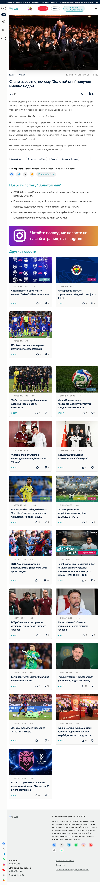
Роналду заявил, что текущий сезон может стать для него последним (52, 201)
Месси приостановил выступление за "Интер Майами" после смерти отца (54, 212)
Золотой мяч (16, 159)
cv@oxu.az (14, 863)
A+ (91, 94)
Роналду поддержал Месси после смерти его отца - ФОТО (46, 206)
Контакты (60, 865)
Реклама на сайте (65, 860)
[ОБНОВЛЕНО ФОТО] (77, 488)
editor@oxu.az (16, 871)
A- (82, 94)
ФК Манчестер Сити (36, 159)
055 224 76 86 (16, 874)
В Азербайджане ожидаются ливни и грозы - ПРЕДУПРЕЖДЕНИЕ (67, 2)
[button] (60, 8)
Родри (53, 159)
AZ (4, 8)
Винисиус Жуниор (70, 159)
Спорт (14, 303)
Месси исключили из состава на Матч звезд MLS (40, 217)
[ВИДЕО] (30, 488)
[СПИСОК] (30, 269)
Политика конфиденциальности (72, 869)
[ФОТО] (77, 269)
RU (4, 15)
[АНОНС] (77, 379)
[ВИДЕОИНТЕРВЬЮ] (77, 543)
